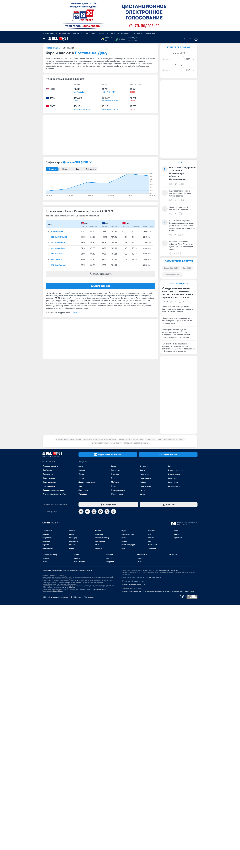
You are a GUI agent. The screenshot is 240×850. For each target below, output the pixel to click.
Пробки (121, 39)
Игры (139, 33)
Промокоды (149, 33)
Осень (142, 470)
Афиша (101, 33)
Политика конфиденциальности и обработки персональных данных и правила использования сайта (158, 591)
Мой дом (115, 482)
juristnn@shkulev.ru (99, 589)
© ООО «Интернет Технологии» (82, 597)
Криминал (115, 470)
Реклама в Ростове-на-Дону (171, 440)
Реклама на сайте (50, 466)
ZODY (133, 33)
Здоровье (82, 494)
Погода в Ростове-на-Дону (136, 443)
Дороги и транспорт (87, 482)
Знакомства (64, 33)
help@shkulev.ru (58, 591)
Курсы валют (123, 33)
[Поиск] (184, 39)
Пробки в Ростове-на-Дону (68, 440)
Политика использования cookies (134, 584)
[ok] (94, 511)
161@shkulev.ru (69, 587)
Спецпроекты (174, 486)
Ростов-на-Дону (53, 48)
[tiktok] (113, 511)
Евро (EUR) (187, 268)
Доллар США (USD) (171, 268)
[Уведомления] (190, 39)
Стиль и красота (175, 470)
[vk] (87, 511)
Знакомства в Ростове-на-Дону (106, 443)
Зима (113, 466)
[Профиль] (196, 39)
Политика (144, 474)
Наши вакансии (49, 482)
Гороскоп (110, 33)
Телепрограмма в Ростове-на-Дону (100, 440)
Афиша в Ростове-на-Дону (131, 440)
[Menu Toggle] (44, 39)
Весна (81, 474)
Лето (113, 478)
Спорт (170, 466)
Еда (80, 486)
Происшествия (146, 478)
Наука (113, 486)
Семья (142, 494)
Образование (117, 494)
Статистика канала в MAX (54, 494)
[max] (100, 511)
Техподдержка (48, 486)
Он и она (144, 466)
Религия (143, 490)
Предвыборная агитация (53, 490)
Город (81, 478)
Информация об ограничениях (133, 581)
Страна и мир (174, 474)
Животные (83, 490)
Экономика (173, 482)
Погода (75, 33)
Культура (115, 474)
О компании (47, 474)
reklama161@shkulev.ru (171, 570)
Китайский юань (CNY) (172, 274)
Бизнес (81, 470)
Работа (143, 482)
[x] (107, 511)
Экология (172, 478)
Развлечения (145, 486)
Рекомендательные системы (132, 588)
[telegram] (81, 511)
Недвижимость (49, 33)
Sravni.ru (77, 313)
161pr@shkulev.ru (155, 577)
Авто (80, 466)
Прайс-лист (47, 470)
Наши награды (49, 478)
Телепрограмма (88, 33)
